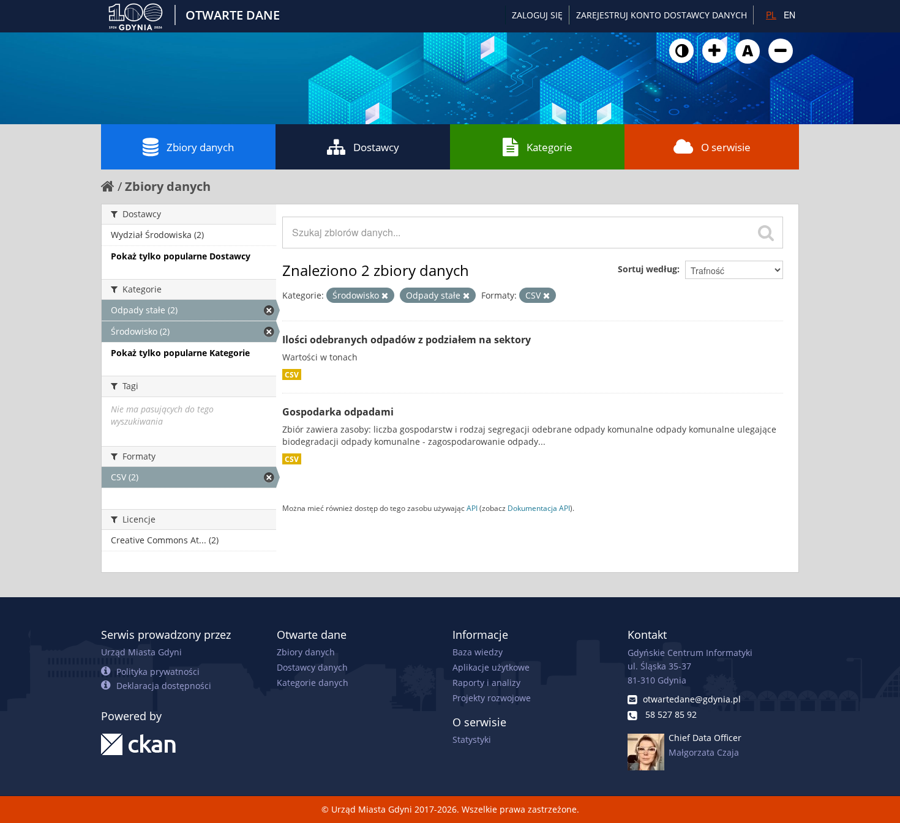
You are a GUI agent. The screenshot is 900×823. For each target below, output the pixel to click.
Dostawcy (376, 147)
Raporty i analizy (486, 682)
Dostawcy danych (312, 667)
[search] (766, 232)
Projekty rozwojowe (491, 698)
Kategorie (549, 147)
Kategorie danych (312, 682)
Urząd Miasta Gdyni (141, 652)
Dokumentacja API (539, 508)
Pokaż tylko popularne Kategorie (180, 353)
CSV (292, 374)
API (472, 508)
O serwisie (726, 147)
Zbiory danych (200, 147)
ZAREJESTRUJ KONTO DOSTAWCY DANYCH (661, 15)
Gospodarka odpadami (338, 412)
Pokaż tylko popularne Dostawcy (180, 256)
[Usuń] (384, 295)
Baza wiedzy (477, 652)
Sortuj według (647, 269)
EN (789, 15)
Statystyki (471, 739)
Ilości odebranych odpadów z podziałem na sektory (406, 339)
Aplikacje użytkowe (491, 667)
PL (771, 15)
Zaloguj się (537, 15)
